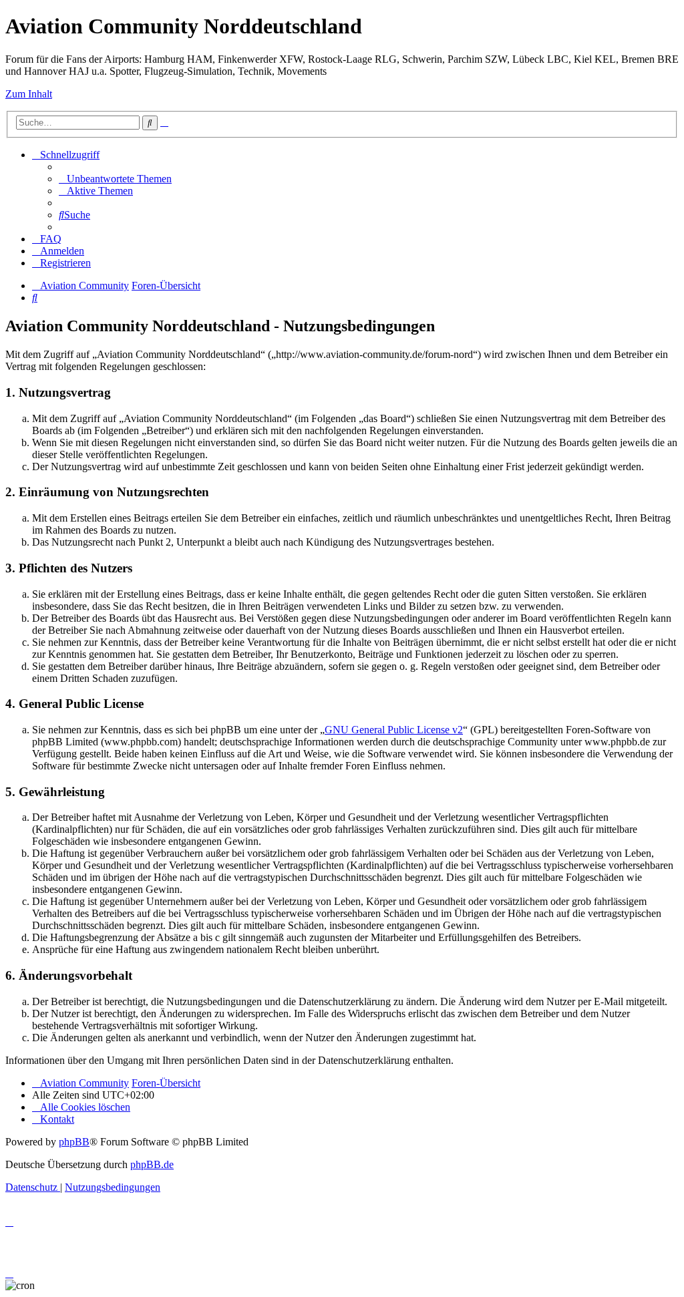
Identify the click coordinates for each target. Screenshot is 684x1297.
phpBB (74, 1141)
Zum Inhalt (28, 94)
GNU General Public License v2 (394, 729)
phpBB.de (152, 1164)
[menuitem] (115, 178)
